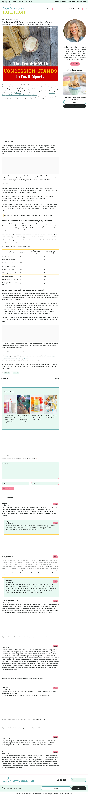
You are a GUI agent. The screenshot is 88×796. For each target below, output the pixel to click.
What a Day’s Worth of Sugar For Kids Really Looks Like (45, 381)
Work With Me (28, 2)
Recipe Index (61, 9)
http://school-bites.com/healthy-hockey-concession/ (22, 530)
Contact (20, 2)
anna (3, 737)
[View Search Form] (86, 9)
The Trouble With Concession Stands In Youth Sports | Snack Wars (28, 637)
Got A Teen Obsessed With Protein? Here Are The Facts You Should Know (10, 419)
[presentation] (10, 404)
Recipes (8, 19)
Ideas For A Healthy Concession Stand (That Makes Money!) (26, 720)
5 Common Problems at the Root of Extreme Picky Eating (15, 381)
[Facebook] (3, 1)
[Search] (84, 779)
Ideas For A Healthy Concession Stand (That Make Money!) (34, 215)
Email (34, 483)
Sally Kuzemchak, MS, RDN (9, 24)
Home (3, 19)
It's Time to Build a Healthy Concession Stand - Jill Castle (25, 678)
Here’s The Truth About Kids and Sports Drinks (37, 417)
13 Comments (46, 24)
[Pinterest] (9, 1)
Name (4, 483)
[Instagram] (6, 1)
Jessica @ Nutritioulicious (11, 601)
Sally (7, 522)
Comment (5, 463)
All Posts (72, 9)
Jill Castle (18, 93)
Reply (55, 504)
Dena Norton (6, 556)
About (14, 2)
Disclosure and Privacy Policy (42, 794)
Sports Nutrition (15, 19)
